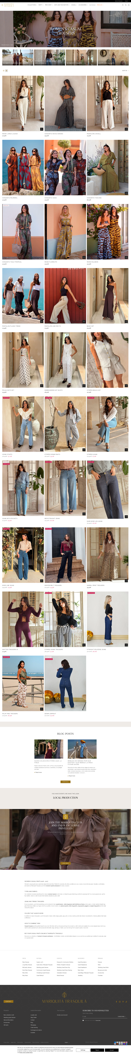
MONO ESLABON (92, 262)
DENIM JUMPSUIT (50, 713)
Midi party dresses (26, 967)
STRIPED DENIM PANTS (52, 454)
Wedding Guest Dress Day (63, 967)
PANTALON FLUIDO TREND (11, 326)
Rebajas (99, 5)
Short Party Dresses (27, 970)
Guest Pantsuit (40, 975)
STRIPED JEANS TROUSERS (54, 649)
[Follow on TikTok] (126, 1002)
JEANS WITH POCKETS (9, 518)
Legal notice (13, 1042)
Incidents (33, 1032)
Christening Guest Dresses (43, 972)
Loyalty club (34, 1015)
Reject (97, 1050)
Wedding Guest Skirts (103, 967)
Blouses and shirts (102, 970)
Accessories (82, 5)
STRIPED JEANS (92, 454)
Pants (12, 44)
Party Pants (25, 975)
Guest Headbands (82, 967)
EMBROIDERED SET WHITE (54, 390)
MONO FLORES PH (51, 262)
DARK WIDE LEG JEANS (94, 521)
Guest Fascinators (82, 962)
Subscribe (121, 1016)
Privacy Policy (98, 1020)
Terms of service (35, 1042)
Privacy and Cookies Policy (26, 1052)
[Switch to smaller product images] (6, 70)
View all (65, 782)
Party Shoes (81, 970)
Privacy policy (6, 1042)
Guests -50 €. (40, 962)
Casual (73, 5)
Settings (83, 1050)
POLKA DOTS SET (8, 390)
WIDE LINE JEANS (8, 585)
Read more (38, 772)
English (126, 1)
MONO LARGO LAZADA (10, 133)
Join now (65, 863)
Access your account (62, 1015)
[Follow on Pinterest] (123, 1002)
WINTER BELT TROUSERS (53, 585)
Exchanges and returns (36, 1030)
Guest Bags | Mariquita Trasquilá (85, 972)
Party (40, 5)
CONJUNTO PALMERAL (10, 198)
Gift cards (6, 1025)
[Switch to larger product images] (3, 70)
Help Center (34, 1017)
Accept (112, 1050)
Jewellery (80, 975)
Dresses (100, 962)
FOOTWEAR (92, 5)
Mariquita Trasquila (5, 44)
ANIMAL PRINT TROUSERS (95, 585)
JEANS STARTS (7, 454)
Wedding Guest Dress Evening (64, 970)
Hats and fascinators (61, 5)
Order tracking (34, 1027)
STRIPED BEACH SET (94, 390)
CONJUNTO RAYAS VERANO (54, 133)
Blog (32, 1022)
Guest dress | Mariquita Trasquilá (44, 964)
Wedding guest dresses (42, 967)
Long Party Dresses (27, 964)
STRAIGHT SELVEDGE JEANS (96, 649)
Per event (48, 5)
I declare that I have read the (92, 1020)
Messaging (33, 1025)
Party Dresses (25, 962)
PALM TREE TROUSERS (10, 713)
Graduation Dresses (62, 972)
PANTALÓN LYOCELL (94, 133)
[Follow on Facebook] (116, 1002)
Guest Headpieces (82, 964)
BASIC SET (90, 326)
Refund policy (20, 1042)
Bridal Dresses (60, 975)
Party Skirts (25, 972)
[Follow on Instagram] (120, 1002)
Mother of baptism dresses (63, 964)
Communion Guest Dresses (43, 970)
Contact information (45, 1042)
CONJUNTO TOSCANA (94, 198)
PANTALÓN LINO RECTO (53, 326)
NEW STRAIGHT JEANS (52, 518)
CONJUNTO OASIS (51, 198)
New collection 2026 (9, 1015)
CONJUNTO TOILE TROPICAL (12, 262)
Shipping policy (28, 1042)
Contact (8, 1001)
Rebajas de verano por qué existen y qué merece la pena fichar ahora (80, 762)
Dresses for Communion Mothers (65, 962)
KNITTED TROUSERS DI (10, 649)
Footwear (100, 975)
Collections (32, 5)
